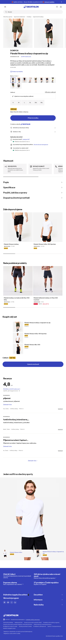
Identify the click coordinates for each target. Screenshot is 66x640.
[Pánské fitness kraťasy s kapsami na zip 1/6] (17, 33)
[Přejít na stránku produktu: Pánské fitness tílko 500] (18, 349)
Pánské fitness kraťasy (11, 244)
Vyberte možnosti (33, 364)
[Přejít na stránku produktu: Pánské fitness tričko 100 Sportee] (18, 338)
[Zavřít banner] (61, 2)
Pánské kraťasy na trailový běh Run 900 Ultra (17, 299)
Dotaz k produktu (17, 71)
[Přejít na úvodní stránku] (31, 7)
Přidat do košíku (33, 118)
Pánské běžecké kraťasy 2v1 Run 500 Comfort (46, 299)
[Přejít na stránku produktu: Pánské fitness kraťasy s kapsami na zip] (18, 327)
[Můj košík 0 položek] (61, 7)
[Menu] (5, 7)
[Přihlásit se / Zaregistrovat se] (57, 7)
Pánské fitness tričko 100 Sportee (45, 244)
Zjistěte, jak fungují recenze (10, 390)
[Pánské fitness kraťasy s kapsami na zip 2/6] (48, 33)
